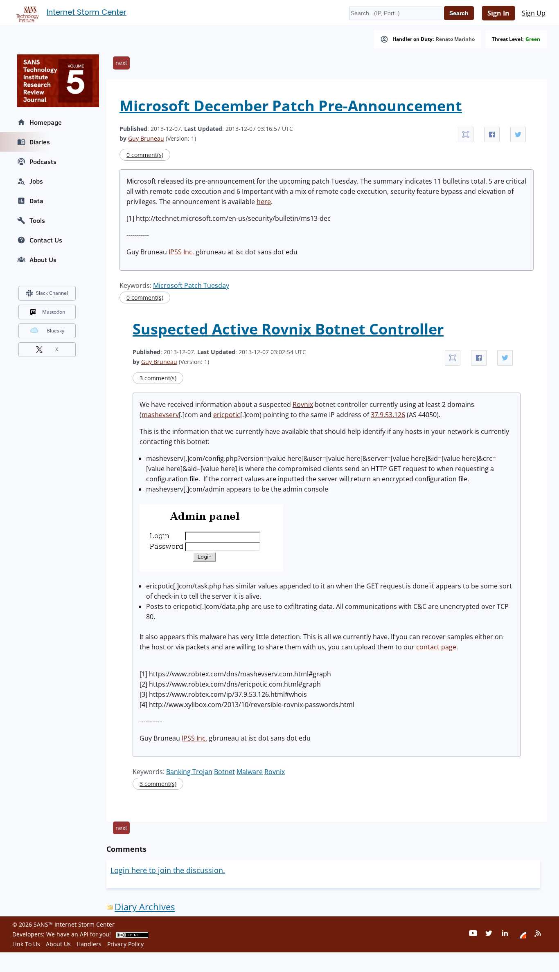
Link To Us (26, 944)
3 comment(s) (158, 378)
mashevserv (160, 414)
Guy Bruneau (146, 138)
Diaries (39, 141)
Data (36, 200)
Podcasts (42, 161)
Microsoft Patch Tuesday (191, 285)
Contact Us (45, 240)
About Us (42, 259)
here (264, 201)
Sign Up (533, 13)
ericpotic (226, 414)
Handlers (89, 944)
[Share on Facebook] (492, 134)
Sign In (498, 13)
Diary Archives (145, 906)
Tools (37, 220)
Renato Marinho (455, 39)
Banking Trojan (189, 771)
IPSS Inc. (181, 251)
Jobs (36, 181)
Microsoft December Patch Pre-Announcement (290, 106)
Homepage (45, 122)
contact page (436, 646)
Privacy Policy (125, 944)
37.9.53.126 (388, 414)
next (121, 63)
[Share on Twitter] (518, 134)
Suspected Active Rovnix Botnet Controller (288, 329)
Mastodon (53, 311)
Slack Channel (52, 293)
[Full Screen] (465, 134)
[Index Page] (26, 13)
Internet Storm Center (86, 12)
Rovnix (303, 404)
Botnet (224, 771)
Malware (250, 771)
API (84, 934)
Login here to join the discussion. (167, 870)
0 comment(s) (144, 155)
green (532, 39)
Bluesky (55, 330)
